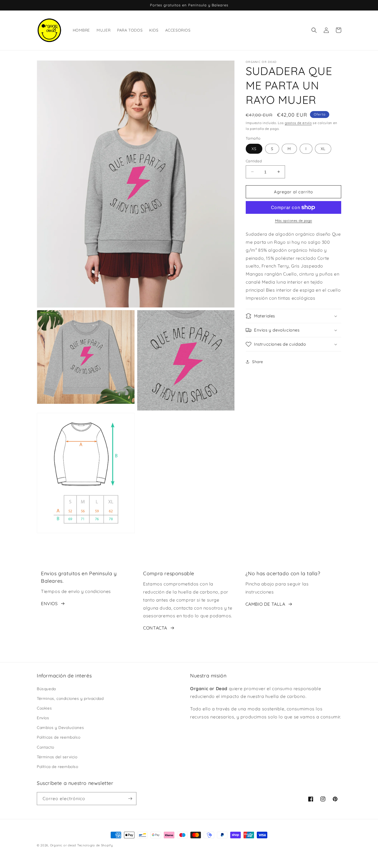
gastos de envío (298, 123)
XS (254, 148)
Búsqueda (46, 688)
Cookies (44, 708)
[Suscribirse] (130, 798)
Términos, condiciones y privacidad (70, 698)
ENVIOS (49, 603)
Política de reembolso (57, 766)
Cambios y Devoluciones (60, 727)
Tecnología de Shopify (95, 845)
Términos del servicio (57, 756)
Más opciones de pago (293, 221)
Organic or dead (63, 845)
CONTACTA (155, 628)
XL (323, 148)
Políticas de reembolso (58, 737)
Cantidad (254, 160)
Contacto (45, 747)
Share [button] (257, 361)
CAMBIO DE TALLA (265, 604)
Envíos (43, 717)
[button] (314, 30)
